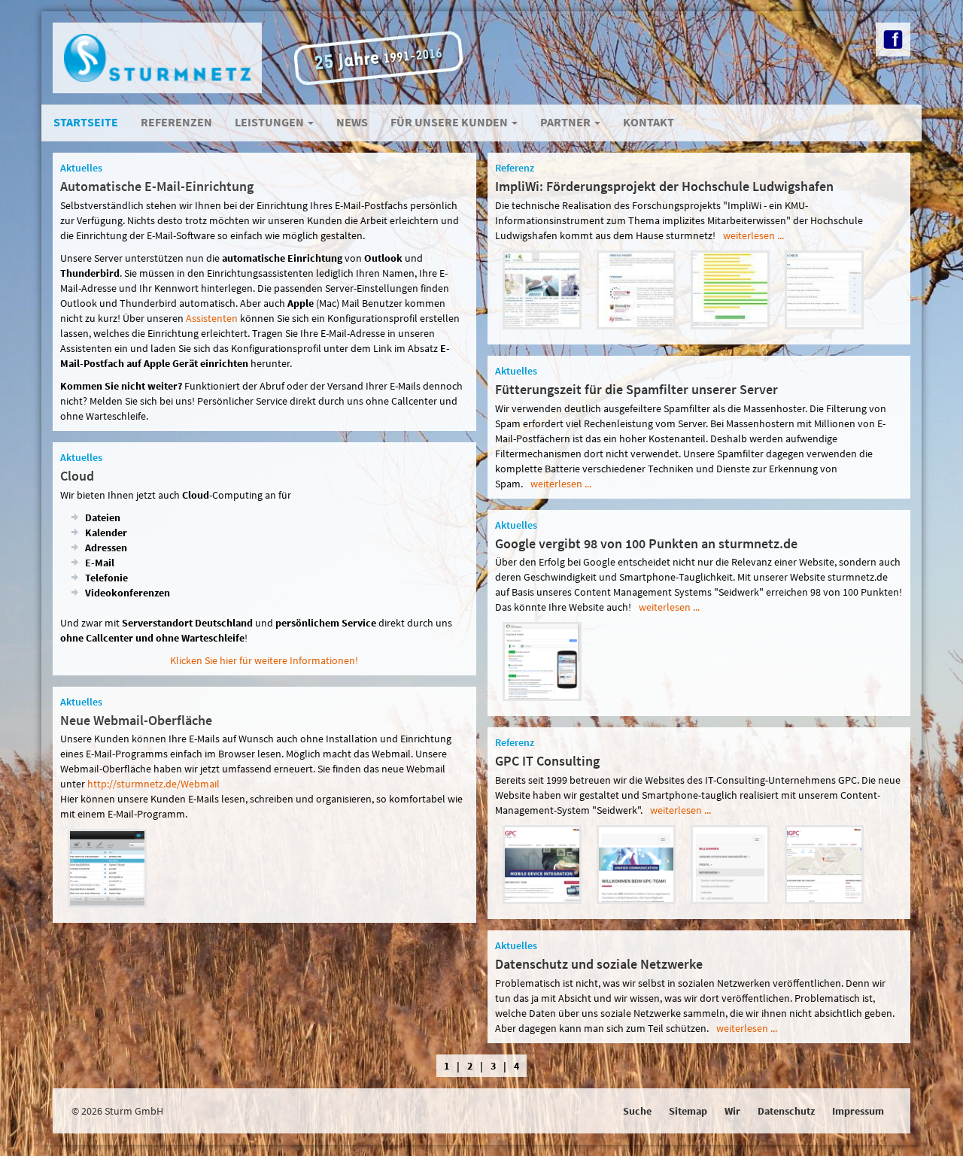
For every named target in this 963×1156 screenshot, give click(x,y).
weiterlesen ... (753, 235)
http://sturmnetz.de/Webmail (153, 783)
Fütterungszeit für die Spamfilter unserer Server (636, 389)
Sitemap (688, 1111)
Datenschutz (786, 1111)
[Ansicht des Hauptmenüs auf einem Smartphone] (730, 863)
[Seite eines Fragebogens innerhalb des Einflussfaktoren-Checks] (824, 289)
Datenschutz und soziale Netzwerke (599, 963)
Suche (637, 1111)
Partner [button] (566, 121)
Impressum (858, 1111)
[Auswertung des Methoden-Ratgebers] (730, 289)
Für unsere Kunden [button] (450, 121)
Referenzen (176, 121)
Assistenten (212, 318)
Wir (732, 1111)
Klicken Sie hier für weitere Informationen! (264, 660)
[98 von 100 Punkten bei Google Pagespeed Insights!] (542, 660)
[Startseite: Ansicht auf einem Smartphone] (636, 863)
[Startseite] (542, 289)
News (352, 121)
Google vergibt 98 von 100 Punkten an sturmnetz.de (646, 543)
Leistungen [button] (270, 121)
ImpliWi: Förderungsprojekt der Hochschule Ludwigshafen (664, 186)
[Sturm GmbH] (157, 58)
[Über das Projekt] (636, 289)
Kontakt (648, 121)
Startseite (85, 121)
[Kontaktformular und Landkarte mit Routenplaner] (824, 863)
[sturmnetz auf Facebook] (893, 39)
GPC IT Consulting (547, 760)
